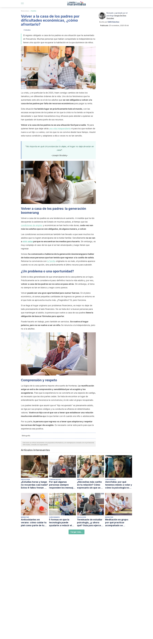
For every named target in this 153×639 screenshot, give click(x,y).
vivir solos (28, 241)
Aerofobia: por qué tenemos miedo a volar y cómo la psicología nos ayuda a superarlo (118, 485)
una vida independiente (60, 128)
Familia (33, 11)
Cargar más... (76, 532)
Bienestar (25, 517)
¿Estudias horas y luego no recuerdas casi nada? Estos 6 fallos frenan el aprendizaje (34, 485)
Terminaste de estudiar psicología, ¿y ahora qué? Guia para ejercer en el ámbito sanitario (89, 522)
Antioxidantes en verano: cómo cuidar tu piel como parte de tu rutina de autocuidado (33, 522)
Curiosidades (110, 479)
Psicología (25, 479)
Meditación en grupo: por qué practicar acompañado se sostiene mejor (117, 522)
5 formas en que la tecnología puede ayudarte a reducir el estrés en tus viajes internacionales (60, 522)
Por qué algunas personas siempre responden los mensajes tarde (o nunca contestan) (62, 485)
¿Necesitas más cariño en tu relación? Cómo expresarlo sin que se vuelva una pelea (89, 485)
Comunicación (55, 479)
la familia (51, 261)
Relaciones (25, 11)
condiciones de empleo (31, 225)
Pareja (80, 479)
